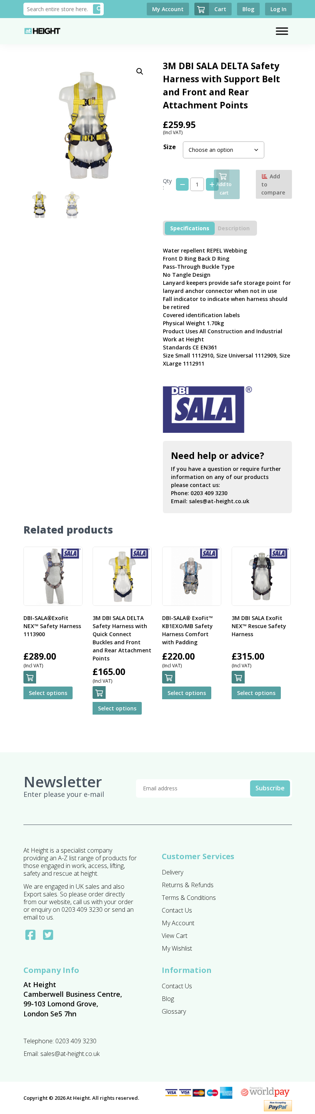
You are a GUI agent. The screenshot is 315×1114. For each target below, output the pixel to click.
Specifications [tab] (189, 228)
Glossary (174, 1011)
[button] (140, 71)
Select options (48, 693)
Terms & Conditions (189, 897)
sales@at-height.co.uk (219, 501)
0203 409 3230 (209, 493)
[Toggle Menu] (282, 31)
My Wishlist (177, 948)
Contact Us (177, 910)
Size (169, 147)
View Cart (174, 935)
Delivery (172, 872)
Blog (168, 998)
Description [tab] (234, 228)
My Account (178, 923)
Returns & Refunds (188, 885)
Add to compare (273, 184)
